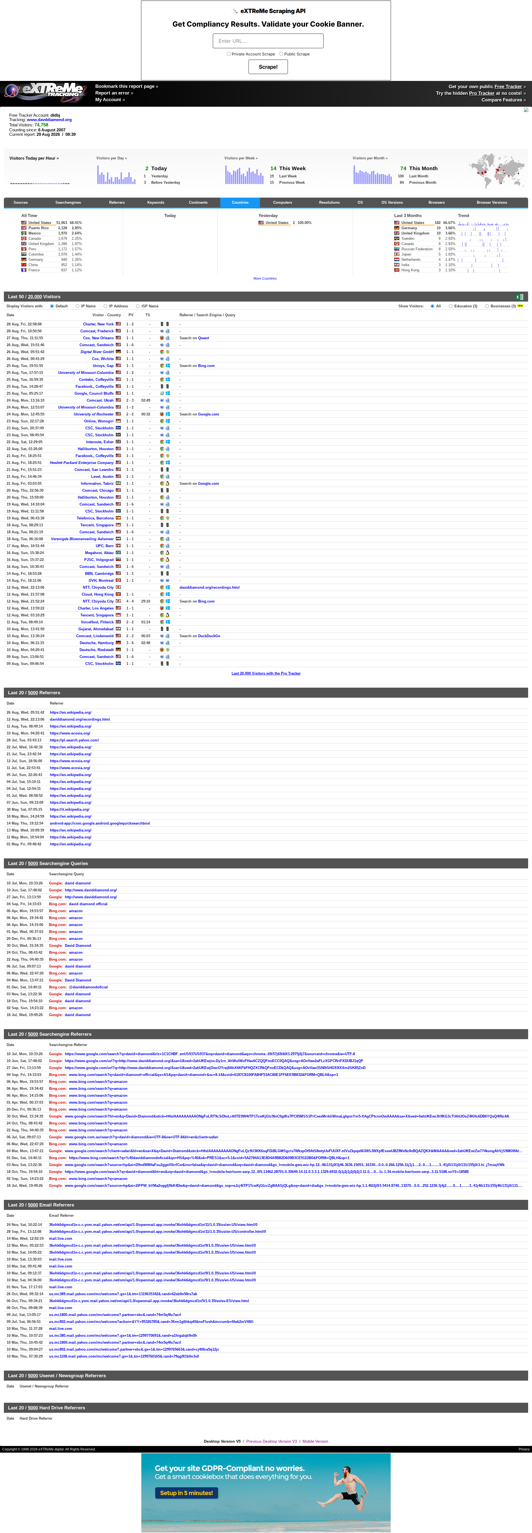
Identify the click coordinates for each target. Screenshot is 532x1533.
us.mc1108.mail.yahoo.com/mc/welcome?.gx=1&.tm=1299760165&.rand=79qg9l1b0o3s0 (124, 1356)
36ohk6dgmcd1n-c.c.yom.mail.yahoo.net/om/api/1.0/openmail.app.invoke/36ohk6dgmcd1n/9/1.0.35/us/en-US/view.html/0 (152, 1245)
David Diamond (78, 945)
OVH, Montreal (101, 580)
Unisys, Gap (103, 366)
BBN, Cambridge (99, 574)
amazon (76, 911)
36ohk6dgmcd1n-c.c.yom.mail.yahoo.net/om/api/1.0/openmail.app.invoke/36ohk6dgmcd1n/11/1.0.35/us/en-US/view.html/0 (153, 1225)
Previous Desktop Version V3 (271, 1441)
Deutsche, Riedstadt (97, 650)
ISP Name (149, 306)
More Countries (265, 278)
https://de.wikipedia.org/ (70, 837)
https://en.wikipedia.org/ (70, 712)
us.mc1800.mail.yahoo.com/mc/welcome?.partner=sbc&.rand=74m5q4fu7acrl (115, 1315)
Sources (21, 202)
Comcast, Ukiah (100, 400)
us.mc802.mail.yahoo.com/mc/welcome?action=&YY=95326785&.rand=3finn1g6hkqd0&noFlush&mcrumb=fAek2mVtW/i (151, 1322)
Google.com (208, 414)
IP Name (88, 306)
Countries (240, 202)
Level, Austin (102, 477)
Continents (198, 202)
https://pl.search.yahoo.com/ (74, 740)
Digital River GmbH (97, 352)
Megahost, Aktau (99, 553)
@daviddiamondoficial (88, 987)
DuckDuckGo (209, 636)
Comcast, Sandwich (97, 345)
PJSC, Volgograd (99, 560)
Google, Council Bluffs (94, 393)
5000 (33, 692)
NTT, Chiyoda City (98, 587)
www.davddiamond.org (49, 120)
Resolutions (329, 202)
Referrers (117, 202)
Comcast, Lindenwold (95, 636)
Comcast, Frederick (97, 331)
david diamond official (88, 904)
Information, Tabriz (97, 483)
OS (360, 202)
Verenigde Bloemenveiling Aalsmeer (82, 539)
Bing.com (206, 366)
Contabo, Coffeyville (96, 379)
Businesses (503, 306)
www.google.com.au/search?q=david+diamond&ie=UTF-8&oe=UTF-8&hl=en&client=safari (141, 1137)
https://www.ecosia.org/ (70, 733)
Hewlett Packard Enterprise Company (82, 463)
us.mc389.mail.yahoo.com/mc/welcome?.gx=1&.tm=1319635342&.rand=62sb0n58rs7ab (123, 1294)
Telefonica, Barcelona (95, 518)
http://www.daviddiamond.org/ (91, 890)
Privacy (524, 1449)
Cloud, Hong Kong (98, 594)
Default (61, 306)
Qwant (203, 338)
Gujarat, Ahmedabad (96, 629)
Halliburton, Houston (96, 449)
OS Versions (392, 202)
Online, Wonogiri (99, 421)
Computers (282, 202)
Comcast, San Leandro (94, 470)
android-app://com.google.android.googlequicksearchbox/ (100, 823)
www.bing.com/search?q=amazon (98, 1082)
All (438, 306)
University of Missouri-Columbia (86, 373)
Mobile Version (315, 1441)
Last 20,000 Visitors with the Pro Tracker (266, 673)
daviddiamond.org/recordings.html (210, 587)
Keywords (155, 202)
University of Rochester (94, 414)
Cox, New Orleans (98, 338)
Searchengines (68, 202)
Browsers (437, 202)
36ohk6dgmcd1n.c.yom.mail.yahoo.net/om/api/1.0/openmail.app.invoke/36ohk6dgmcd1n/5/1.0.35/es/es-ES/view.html (149, 1301)
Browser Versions (492, 202)
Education (465, 306)
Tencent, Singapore (97, 525)
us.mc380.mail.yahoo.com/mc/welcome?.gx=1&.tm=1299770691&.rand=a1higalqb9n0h (123, 1335)
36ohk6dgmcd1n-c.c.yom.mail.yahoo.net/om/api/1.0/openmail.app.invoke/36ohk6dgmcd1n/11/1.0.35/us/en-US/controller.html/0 (157, 1232)
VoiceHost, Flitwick (97, 622)
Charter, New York (98, 324)
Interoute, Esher (100, 442)
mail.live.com (60, 1238)
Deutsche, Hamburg (97, 643)
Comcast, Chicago (98, 490)
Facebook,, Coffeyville (95, 386)
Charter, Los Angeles (96, 608)
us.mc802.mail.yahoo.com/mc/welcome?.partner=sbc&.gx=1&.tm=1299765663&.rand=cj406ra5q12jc (134, 1349)
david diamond (78, 883)
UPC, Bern (105, 546)
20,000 (35, 296)
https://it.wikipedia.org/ (69, 809)
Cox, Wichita (103, 359)
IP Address (118, 306)
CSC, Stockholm (99, 428)
